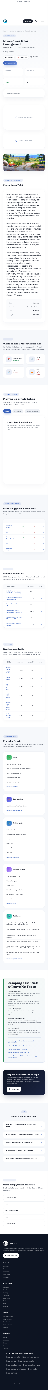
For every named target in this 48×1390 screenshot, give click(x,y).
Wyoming (19, 31)
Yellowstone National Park (14, 773)
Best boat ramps (13, 1365)
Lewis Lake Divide (8, 695)
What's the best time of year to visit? (19, 1142)
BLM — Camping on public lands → (18, 1052)
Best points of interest (16, 1369)
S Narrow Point (10, 1223)
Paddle (5, 1290)
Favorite (9, 57)
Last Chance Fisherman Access (16, 834)
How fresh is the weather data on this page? (22, 1134)
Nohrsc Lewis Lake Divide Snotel (8, 706)
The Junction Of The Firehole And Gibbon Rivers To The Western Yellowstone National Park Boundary (23, 947)
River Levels (6, 1274)
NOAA (11, 1386)
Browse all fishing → (13, 857)
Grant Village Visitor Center (15, 894)
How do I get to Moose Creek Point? (19, 1150)
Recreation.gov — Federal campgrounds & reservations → (21, 1041)
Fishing (5, 1292)
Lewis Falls (10, 885)
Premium (6, 1340)
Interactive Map (8, 1316)
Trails (4, 1303)
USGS (7, 1386)
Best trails (32, 1369)
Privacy (5, 1345)
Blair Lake (9, 852)
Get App (28, 21)
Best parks (11, 1361)
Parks (5, 1301)
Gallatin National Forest (14, 764)
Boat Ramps (6, 1298)
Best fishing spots (26, 1361)
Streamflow (6, 1269)
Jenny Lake (10, 843)
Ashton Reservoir (12, 848)
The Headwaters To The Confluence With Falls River (22, 941)
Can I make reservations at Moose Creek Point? (21, 1125)
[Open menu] (42, 21)
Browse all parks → (12, 786)
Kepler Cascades (12, 899)
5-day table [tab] (17, 411)
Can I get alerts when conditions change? (21, 1159)
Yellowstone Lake (12, 830)
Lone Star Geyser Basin (14, 876)
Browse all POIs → (12, 903)
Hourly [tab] (7, 411)
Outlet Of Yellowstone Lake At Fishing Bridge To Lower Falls (23, 953)
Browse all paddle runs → (14, 958)
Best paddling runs (31, 1365)
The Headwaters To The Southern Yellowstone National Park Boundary (23, 930)
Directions (22, 57)
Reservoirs (6, 1271)
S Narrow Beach (10, 1197)
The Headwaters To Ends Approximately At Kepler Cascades (21, 936)
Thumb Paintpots (12, 881)
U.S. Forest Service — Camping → (18, 1049)
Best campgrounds (31, 1357)
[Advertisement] (24, 9)
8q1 (7, 543)
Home (4, 31)
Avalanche (6, 1277)
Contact (5, 1348)
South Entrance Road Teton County (17, 806)
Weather (5, 1327)
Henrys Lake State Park (13, 777)
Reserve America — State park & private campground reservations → (24, 1056)
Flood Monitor (7, 1324)
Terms (5, 1343)
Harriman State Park (13, 782)
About (5, 1337)
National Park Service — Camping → (19, 1046)
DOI (22, 1386)
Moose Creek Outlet (11, 1210)
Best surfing (11, 1373)
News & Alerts (7, 1319)
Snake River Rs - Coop (8, 715)
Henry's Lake (10, 839)
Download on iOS (12, 1255)
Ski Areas (6, 1287)
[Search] (36, 21)
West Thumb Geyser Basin (15, 890)
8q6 (7, 532)
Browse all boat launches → (15, 810)
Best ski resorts (13, 1357)
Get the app (14, 1089)
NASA (19, 1386)
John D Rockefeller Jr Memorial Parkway (19, 768)
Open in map (10, 63)
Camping (11, 31)
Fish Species (7, 1322)
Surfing (5, 1306)
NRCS (15, 1386)
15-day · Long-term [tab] (32, 411)
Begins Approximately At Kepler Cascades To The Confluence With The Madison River (21, 923)
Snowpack (6, 1266)
